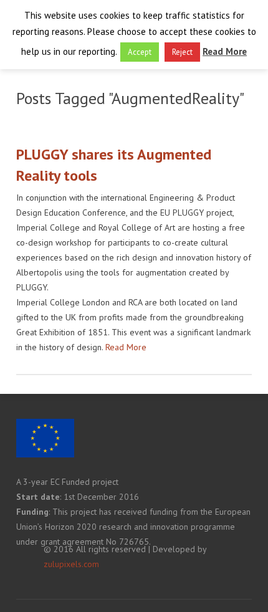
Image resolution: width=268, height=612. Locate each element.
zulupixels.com (71, 564)
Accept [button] (139, 52)
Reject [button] (182, 52)
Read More (125, 347)
